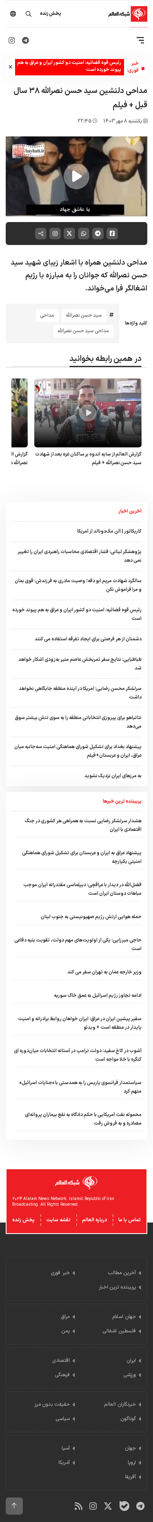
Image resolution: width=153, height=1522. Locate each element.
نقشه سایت (58, 1220)
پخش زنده (23, 1220)
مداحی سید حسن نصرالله (83, 331)
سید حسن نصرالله (84, 315)
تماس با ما (129, 1220)
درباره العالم (94, 1220)
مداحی (47, 315)
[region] (76, 176)
